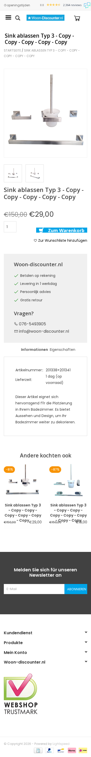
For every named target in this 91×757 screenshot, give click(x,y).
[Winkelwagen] (77, 18)
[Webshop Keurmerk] (45, 694)
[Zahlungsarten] (37, 750)
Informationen (33, 349)
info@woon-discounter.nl (44, 331)
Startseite (12, 50)
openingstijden (18, 5)
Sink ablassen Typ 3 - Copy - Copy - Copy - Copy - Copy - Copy (23, 508)
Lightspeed (61, 744)
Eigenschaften (62, 349)
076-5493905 (32, 324)
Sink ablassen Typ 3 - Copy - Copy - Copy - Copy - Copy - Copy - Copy (68, 508)
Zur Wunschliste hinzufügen (62, 240)
